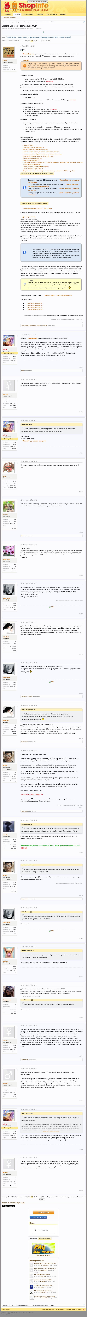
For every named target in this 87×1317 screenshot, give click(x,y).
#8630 (81, 738)
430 (26, 40)
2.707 (14, 772)
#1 (82, 322)
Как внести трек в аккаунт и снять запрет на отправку (41, 152)
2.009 (14, 966)
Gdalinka (23, 696)
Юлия (4, 476)
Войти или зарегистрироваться (38, 1)
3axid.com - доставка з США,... (43, 1285)
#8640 (81, 1190)
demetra (5, 835)
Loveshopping (25, 325)
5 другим (44, 325)
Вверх (80, 1309)
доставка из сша (34, 37)
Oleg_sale (43, 1276)
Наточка (5, 515)
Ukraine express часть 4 (35, 309)
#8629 (81, 693)
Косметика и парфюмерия (31, 164)
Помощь (63, 14)
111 (15, 642)
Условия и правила (48, 1309)
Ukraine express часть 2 (35, 305)
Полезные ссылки (45, 1238)
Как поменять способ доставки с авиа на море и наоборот (42, 154)
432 (32, 40)
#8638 (81, 1101)
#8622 (81, 412)
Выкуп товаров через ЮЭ (31, 160)
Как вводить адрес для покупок (33, 147)
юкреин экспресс (65, 37)
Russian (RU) (6, 1309)
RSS (84, 1309)
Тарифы (26, 60)
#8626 (81, 575)
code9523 (43, 1292)
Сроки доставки (28, 145)
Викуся (5, 1040)
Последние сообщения (9, 17)
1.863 (14, 603)
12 (15, 1177)
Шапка (31, 28)
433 (34, 40)
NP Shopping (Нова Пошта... (43, 1291)
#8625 (81, 532)
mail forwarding (11, 37)
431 (29, 40)
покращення (32, 338)
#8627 (81, 614)
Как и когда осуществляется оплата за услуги (38, 156)
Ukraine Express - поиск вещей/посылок (58, 295)
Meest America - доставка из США (45, 1263)
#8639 (81, 1149)
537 (43, 40)
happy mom (6, 598)
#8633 (81, 895)
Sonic (42, 1287)
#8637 (81, 1056)
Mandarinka (33, 325)
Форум (17, 14)
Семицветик (7, 1000)
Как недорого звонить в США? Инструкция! (37, 208)
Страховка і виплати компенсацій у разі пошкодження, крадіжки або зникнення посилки (52, 162)
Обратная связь (60, 1309)
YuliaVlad (5, 637)
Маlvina (5, 1172)
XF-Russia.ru (10, 1314)
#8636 (81, 1017)
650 (15, 564)
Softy (22, 370)
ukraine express (22, 37)
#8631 (81, 807)
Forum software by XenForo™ (17, 1312)
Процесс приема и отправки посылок (35, 150)
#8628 (81, 654)
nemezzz (5, 1083)
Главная (8, 14)
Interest (5, 394)
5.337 (14, 356)
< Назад (16, 40)
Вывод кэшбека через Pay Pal (33, 169)
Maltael (5, 765)
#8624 (81, 491)
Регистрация (43, 1213)
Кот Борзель (44, 1265)
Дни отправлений (29, 217)
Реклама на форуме (43, 1255)
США (12, 28)
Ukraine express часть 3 (35, 307)
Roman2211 (44, 1298)
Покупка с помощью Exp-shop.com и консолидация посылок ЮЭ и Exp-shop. (49, 171)
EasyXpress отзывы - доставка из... (45, 1269)
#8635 (81, 976)
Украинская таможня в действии (44, 1296)
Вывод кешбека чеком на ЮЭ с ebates (36, 166)
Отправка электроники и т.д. (32, 158)
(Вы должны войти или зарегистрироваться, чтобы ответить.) (66, 1197)
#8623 (81, 453)
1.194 (14, 1045)
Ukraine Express (28, 54)
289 (15, 519)
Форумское (33, 1238)
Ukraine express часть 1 (35, 303)
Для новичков (51, 14)
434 (37, 40)
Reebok (42, 1281)
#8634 (81, 938)
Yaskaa (39, 325)
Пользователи (28, 14)
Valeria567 (43, 1270)
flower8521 (6, 559)
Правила (40, 14)
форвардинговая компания (50, 37)
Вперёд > (47, 40)
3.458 (14, 840)
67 (15, 1005)
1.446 (14, 481)
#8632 (81, 852)
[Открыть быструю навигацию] (84, 22)
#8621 (81, 367)
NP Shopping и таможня (42, 1274)
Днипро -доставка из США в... (43, 1280)
